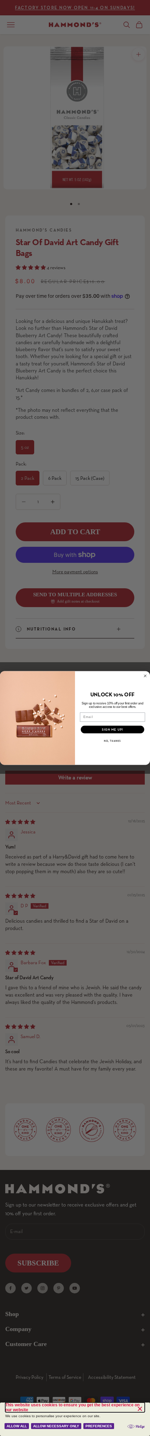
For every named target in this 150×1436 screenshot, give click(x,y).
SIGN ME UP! (112, 729)
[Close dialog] (145, 676)
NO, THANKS (112, 741)
